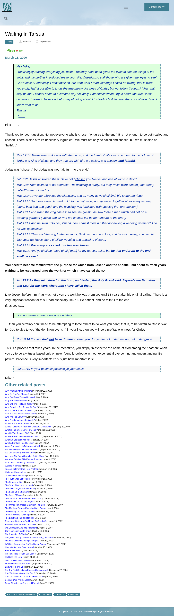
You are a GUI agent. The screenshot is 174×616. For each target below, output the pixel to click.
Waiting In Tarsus (13, 466)
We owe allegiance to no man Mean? (22, 449)
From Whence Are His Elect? (18, 563)
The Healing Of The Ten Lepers (19, 511)
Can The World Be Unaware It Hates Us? (24, 576)
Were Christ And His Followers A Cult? (22, 446)
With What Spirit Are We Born (18, 391)
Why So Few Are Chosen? (17, 394)
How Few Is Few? (13, 550)
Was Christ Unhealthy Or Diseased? (21, 462)
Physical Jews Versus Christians (20, 524)
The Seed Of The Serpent (17, 492)
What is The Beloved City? (17, 433)
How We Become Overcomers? (19, 547)
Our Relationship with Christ (18, 531)
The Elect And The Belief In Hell (19, 518)
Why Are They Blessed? (16, 400)
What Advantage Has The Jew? (19, 443)
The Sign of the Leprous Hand (19, 485)
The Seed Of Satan (14, 495)
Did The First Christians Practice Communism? (26, 570)
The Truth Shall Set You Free (18, 479)
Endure (60, 594)
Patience (74, 594)
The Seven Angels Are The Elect (20, 488)
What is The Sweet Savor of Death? (21, 430)
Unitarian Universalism (15, 472)
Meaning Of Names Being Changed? (22, 541)
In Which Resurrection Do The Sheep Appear (26, 544)
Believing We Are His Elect (17, 580)
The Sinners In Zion (14, 482)
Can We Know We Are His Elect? (20, 573)
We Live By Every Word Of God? (20, 453)
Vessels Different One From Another (21, 469)
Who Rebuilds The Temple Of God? (21, 407)
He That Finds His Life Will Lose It (20, 554)
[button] (126, 7)
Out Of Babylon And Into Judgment (21, 528)
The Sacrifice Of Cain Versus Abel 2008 (23, 498)
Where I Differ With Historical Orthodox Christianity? (29, 427)
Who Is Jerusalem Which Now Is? (20, 413)
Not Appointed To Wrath (16, 534)
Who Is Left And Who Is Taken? (19, 410)
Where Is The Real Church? (18, 423)
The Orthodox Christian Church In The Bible (25, 505)
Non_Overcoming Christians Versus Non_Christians (29, 537)
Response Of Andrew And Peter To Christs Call (26, 521)
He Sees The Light (13, 557)
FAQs (9, 42)
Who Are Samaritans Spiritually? (20, 420)
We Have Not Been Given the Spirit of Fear (24, 456)
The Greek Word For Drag (17, 515)
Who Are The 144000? (15, 417)
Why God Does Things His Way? (20, 397)
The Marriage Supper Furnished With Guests (25, 508)
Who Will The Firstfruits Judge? (19, 404)
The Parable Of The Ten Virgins (19, 501)
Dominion (46, 594)
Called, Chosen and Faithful (22, 594)
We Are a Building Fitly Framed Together (23, 459)
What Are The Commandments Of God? (23, 436)
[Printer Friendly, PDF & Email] (14, 52)
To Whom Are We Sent (15, 475)
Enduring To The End (15, 567)
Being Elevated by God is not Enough (22, 583)
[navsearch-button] (6, 19)
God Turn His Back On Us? (17, 560)
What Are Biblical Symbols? (17, 440)
